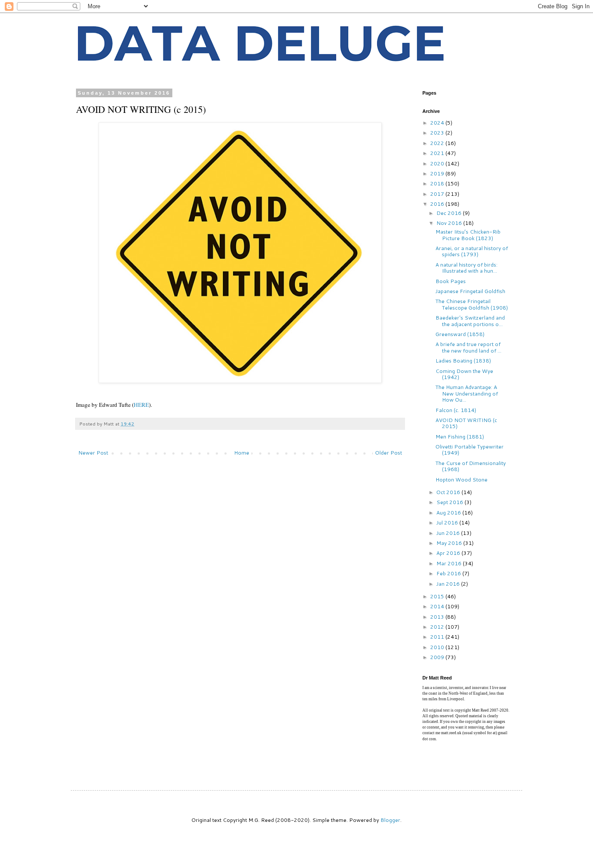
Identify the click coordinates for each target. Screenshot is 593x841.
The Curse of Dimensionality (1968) (470, 466)
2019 (437, 173)
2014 (437, 606)
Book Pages (450, 281)
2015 (437, 596)
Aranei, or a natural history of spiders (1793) (471, 251)
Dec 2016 (449, 213)
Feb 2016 (449, 573)
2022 (437, 143)
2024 (437, 122)
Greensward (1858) (459, 334)
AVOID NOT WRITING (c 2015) (466, 423)
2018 (437, 183)
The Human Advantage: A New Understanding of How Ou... (466, 393)
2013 (437, 616)
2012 (437, 626)
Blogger (390, 820)
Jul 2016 (447, 522)
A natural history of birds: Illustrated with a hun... (466, 267)
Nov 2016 (449, 223)
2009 (437, 657)
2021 (437, 153)
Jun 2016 (448, 533)
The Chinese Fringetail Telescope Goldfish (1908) (471, 304)
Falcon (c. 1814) (455, 410)
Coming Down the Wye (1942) (464, 374)
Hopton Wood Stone (461, 479)
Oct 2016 (448, 492)
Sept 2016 (450, 502)
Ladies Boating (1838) (463, 360)
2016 (437, 204)
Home (241, 452)
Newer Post (93, 452)
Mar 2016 (449, 563)
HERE (141, 405)
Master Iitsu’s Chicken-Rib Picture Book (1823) (468, 234)
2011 (437, 636)
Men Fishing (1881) (459, 436)
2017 (437, 194)
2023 (437, 132)
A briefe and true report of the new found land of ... (468, 347)
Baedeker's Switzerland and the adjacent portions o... (470, 320)
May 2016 (449, 543)
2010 (437, 647)
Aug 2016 (449, 512)
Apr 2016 (448, 553)
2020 (437, 163)
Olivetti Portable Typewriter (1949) (469, 449)
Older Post (388, 452)
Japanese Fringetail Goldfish (470, 291)
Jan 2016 (448, 583)
